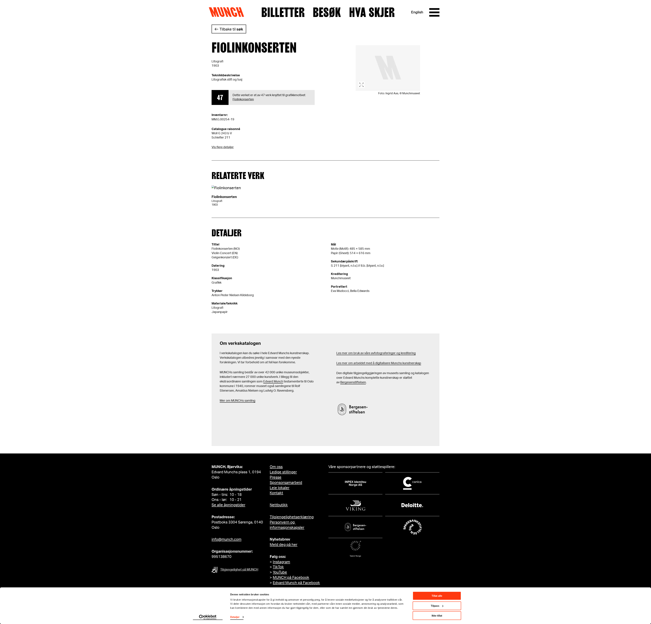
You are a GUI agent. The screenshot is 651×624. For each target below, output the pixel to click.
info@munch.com (226, 539)
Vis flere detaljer (223, 147)
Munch (228, 12)
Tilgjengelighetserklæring (292, 517)
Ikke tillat (437, 615)
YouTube (280, 572)
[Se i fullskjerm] (388, 68)
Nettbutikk (279, 505)
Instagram (281, 562)
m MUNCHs (236, 400)
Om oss (276, 467)
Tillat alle (437, 595)
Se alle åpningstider (228, 505)
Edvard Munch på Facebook (296, 583)
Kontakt (276, 493)
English (417, 12)
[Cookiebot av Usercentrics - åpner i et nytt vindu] (208, 617)
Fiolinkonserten (243, 99)
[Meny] (434, 12)
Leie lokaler (279, 488)
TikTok (278, 567)
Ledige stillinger (283, 472)
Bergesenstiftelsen (353, 382)
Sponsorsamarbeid (286, 482)
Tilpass (435, 605)
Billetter (283, 12)
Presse (275, 477)
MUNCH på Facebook (291, 577)
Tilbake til (231, 29)
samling (249, 400)
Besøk (327, 12)
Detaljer (235, 617)
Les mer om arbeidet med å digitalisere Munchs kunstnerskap (378, 363)
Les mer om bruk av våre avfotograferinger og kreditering (376, 353)
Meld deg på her (283, 545)
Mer (222, 400)
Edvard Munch (273, 381)
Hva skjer (372, 12)
